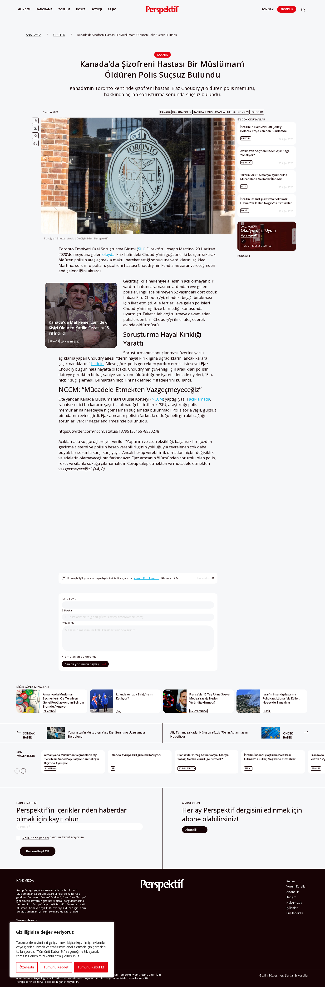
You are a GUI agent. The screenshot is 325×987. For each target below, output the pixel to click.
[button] (303, 10)
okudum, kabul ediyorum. (53, 837)
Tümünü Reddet (56, 967)
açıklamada (199, 399)
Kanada (162, 54)
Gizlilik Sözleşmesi (271, 975)
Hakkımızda (294, 903)
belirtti (97, 363)
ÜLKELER (59, 35)
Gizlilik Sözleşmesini (35, 838)
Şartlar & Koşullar (297, 975)
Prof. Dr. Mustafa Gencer (257, 246)
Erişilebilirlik (294, 913)
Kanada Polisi (182, 112)
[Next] (23, 771)
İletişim (291, 897)
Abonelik (287, 9)
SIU (141, 249)
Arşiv (112, 9)
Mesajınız (68, 622)
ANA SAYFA (33, 35)
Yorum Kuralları (296, 886)
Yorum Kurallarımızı (146, 578)
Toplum (64, 9)
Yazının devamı (26, 920)
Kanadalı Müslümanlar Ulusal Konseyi (221, 112)
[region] (62, 949)
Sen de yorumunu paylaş (82, 664)
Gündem (24, 9)
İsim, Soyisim (70, 598)
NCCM (157, 399)
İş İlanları (292, 908)
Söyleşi (96, 9)
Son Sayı (267, 9)
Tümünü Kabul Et (91, 967)
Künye (290, 881)
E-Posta (67, 610)
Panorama (44, 9)
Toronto (256, 112)
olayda (108, 254)
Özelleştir (27, 967)
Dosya (80, 9)
